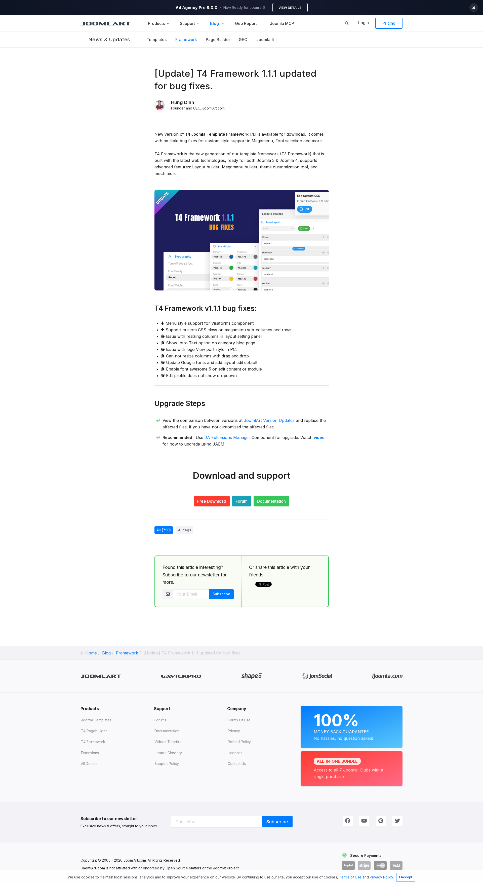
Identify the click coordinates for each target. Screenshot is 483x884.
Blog (106, 652)
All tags (184, 530)
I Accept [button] (405, 877)
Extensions (90, 753)
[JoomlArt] (105, 23)
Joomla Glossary (168, 753)
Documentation (271, 501)
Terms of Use (350, 877)
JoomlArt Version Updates (269, 420)
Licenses (235, 753)
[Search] (347, 23)
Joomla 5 (265, 39)
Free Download (211, 501)
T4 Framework (93, 742)
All (163, 530)
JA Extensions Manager (227, 437)
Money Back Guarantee (343, 726)
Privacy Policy (381, 877)
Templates (156, 39)
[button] (395, 877)
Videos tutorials (167, 742)
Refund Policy (239, 742)
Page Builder (218, 39)
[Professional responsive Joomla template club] (251, 676)
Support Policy (166, 763)
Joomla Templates (96, 720)
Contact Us (237, 763)
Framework (186, 39)
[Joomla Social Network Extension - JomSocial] (317, 676)
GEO (243, 39)
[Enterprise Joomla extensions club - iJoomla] (387, 676)
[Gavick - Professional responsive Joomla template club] (181, 676)
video (319, 437)
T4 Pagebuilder (94, 731)
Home (91, 652)
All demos (89, 763)
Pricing (388, 23)
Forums (160, 720)
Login (363, 22)
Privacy (234, 731)
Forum (242, 501)
